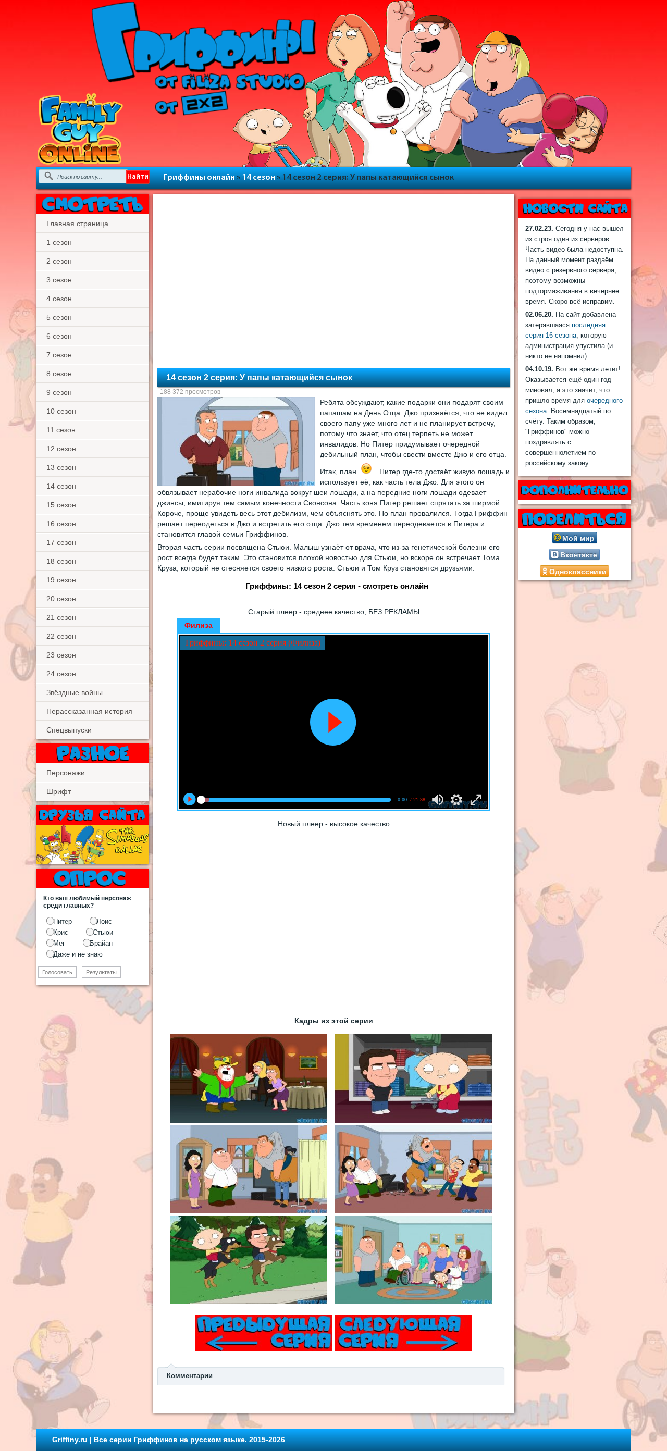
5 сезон (59, 317)
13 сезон (61, 467)
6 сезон (59, 336)
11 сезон (61, 430)
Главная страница (77, 223)
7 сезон (59, 355)
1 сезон (59, 242)
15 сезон (61, 505)
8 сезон (59, 373)
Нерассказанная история (89, 711)
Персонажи (65, 772)
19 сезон (61, 580)
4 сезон (59, 298)
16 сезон (61, 523)
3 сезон (59, 280)
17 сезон (61, 542)
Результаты (101, 972)
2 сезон (59, 261)
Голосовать (57, 972)
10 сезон (61, 411)
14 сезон (258, 177)
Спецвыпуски (69, 730)
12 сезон (61, 448)
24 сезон (61, 673)
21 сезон (61, 617)
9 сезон (59, 392)
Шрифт (58, 791)
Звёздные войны (74, 692)
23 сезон (61, 655)
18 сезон (61, 561)
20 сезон (61, 598)
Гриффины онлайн (199, 177)
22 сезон (61, 636)
